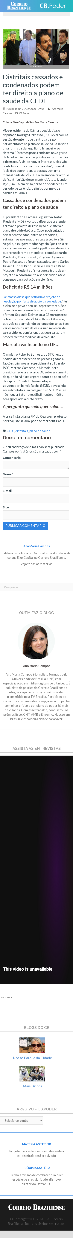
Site (6, 507)
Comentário (13, 458)
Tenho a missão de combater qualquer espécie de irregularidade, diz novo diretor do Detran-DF (36, 1179)
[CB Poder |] (52, 6)
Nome (8, 474)
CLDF (10, 431)
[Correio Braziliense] (20, 6)
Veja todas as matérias (36, 564)
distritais (21, 431)
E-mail (8, 491)
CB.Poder (24, 113)
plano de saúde (39, 431)
